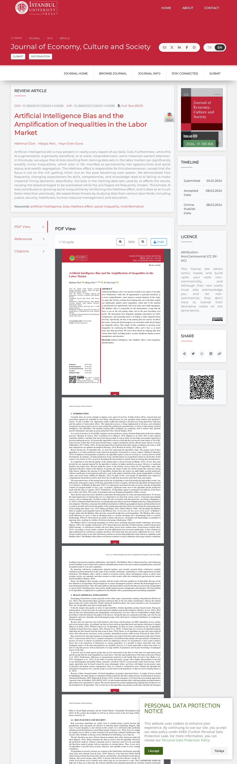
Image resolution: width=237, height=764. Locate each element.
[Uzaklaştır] (120, 241)
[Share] (184, 354)
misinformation (132, 206)
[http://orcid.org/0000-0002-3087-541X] (102, 282)
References (23, 239)
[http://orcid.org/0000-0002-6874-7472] (118, 282)
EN (220, 47)
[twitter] (172, 47)
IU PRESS (16, 38)
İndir (160, 242)
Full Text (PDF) (132, 106)
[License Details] (217, 319)
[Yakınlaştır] (143, 241)
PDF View (22, 227)
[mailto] (164, 47)
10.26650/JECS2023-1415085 (43, 106)
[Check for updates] (169, 117)
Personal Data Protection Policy (186, 740)
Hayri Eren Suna (70, 143)
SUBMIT (18, 56)
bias (66, 206)
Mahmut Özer (25, 143)
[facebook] (187, 47)
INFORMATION (40, 56)
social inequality (106, 206)
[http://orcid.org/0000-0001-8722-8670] (83, 282)
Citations (21, 251)
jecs (49, 38)
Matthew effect (82, 206)
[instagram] (194, 47)
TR (209, 47)
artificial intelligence (46, 206)
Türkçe (219, 751)
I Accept (153, 751)
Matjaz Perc (46, 143)
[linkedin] (179, 47)
